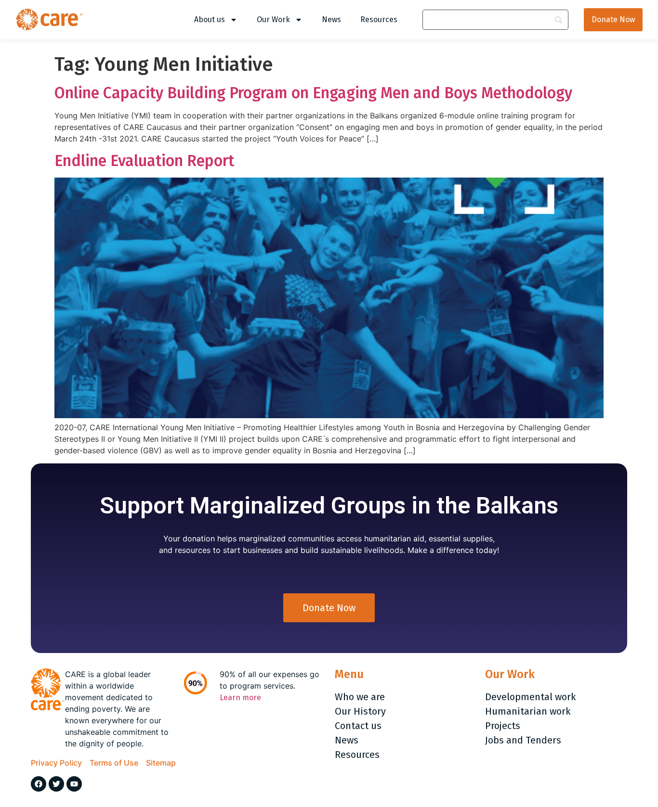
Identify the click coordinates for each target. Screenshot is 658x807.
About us (209, 19)
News (331, 19)
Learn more (240, 697)
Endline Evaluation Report (144, 161)
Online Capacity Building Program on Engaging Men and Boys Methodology (313, 93)
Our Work (273, 19)
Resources (378, 19)
